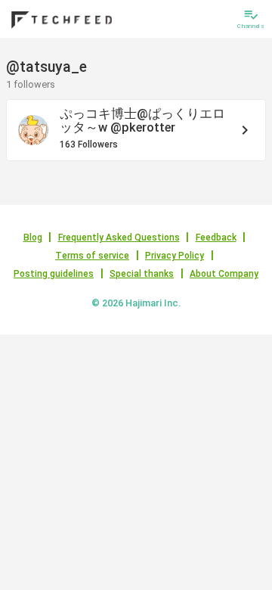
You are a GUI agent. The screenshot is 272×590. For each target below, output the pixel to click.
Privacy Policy (174, 255)
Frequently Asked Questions (119, 237)
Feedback (216, 237)
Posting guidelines (54, 274)
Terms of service (92, 255)
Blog (32, 237)
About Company (224, 274)
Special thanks (142, 274)
